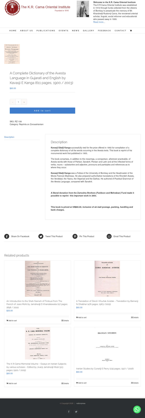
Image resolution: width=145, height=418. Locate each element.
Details (66, 320)
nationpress (80, 403)
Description (9, 137)
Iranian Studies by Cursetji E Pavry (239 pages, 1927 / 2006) (105, 368)
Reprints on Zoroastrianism (31, 124)
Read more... (99, 21)
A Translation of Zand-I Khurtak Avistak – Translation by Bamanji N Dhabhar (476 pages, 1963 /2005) (107, 303)
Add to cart (42, 110)
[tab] (22, 137)
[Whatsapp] (137, 410)
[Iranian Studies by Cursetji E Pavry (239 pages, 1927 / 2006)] (107, 345)
